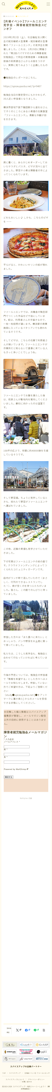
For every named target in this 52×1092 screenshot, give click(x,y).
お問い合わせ (27, 1081)
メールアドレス (12, 742)
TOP (4, 1073)
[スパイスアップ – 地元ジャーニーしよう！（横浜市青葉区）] (26, 5)
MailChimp (21, 769)
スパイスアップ (23, 16)
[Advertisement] (26, 910)
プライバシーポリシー (36, 1079)
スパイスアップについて (15, 1079)
